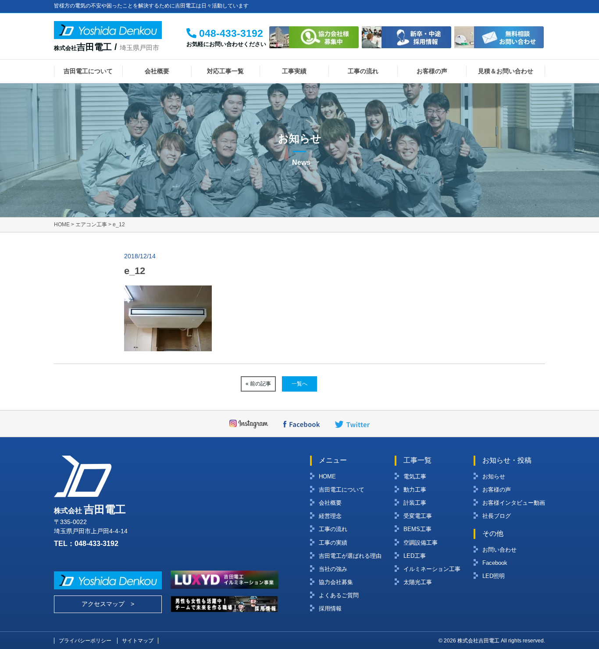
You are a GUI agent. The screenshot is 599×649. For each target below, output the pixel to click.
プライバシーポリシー (85, 641)
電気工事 (414, 476)
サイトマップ (137, 641)
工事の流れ (363, 71)
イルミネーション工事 (431, 569)
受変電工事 (417, 516)
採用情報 (330, 608)
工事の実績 (333, 542)
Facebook (494, 563)
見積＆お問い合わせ (505, 71)
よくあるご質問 (339, 595)
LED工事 (414, 556)
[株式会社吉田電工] (108, 32)
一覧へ (299, 384)
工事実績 (294, 71)
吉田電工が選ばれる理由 (350, 556)
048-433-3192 (96, 543)
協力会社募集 (336, 582)
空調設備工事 (420, 542)
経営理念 (330, 516)
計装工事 (414, 502)
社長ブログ (496, 516)
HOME (327, 476)
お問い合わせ (499, 549)
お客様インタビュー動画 (513, 502)
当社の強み (333, 569)
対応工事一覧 (225, 71)
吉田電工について (88, 71)
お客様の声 (432, 71)
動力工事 (414, 489)
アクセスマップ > (108, 603)
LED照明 (493, 576)
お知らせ (493, 476)
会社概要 (157, 71)
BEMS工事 (417, 529)
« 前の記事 (258, 384)
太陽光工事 (417, 582)
